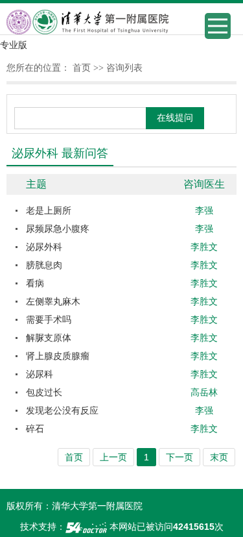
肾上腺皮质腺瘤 (57, 356)
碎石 (35, 428)
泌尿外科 (44, 247)
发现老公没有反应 (62, 410)
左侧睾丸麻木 (53, 301)
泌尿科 (39, 374)
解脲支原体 (48, 337)
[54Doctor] (86, 526)
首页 (82, 68)
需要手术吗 (48, 319)
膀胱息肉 (44, 265)
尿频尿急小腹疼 (57, 228)
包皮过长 (44, 392)
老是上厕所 (48, 210)
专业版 (13, 45)
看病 (35, 283)
